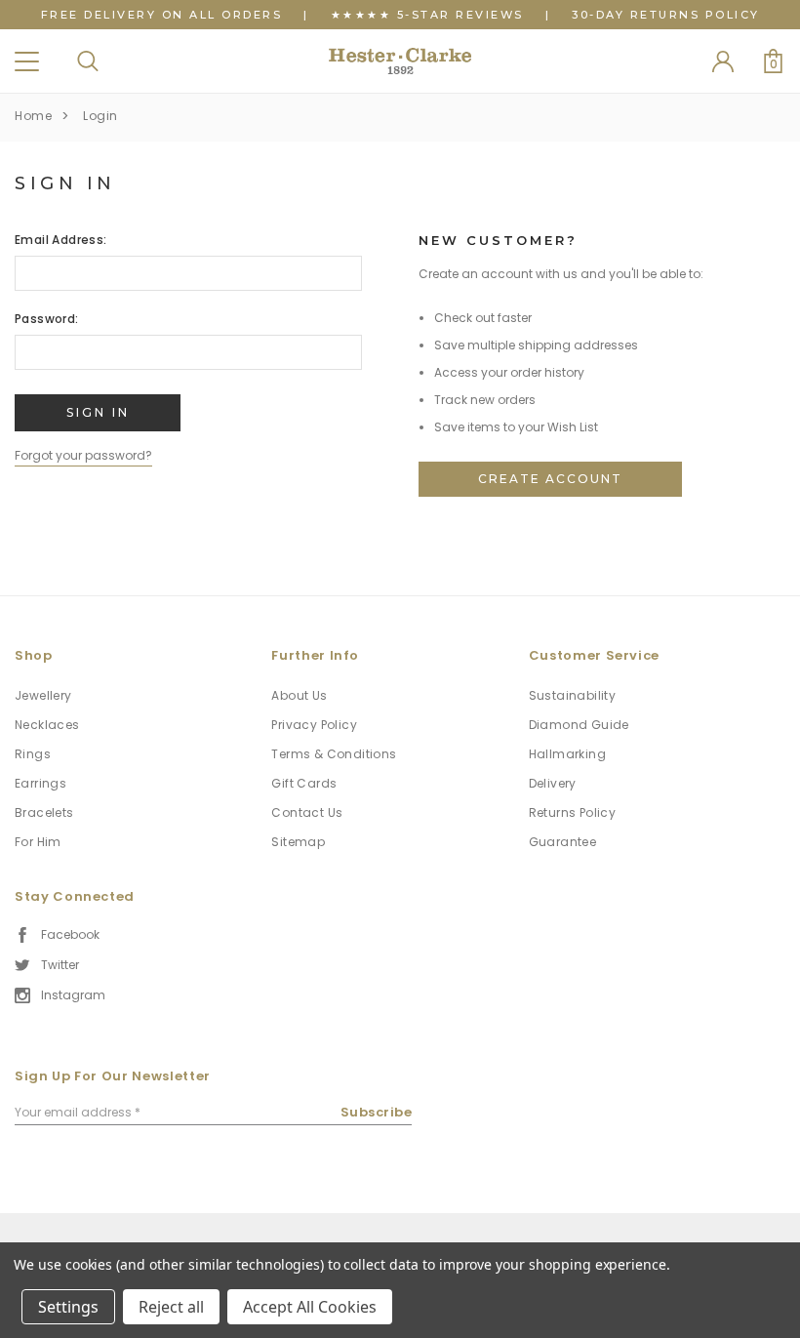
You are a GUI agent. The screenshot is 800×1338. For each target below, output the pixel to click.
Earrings (40, 783)
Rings (33, 754)
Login (100, 115)
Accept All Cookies (310, 1307)
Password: (47, 318)
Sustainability (573, 695)
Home (33, 115)
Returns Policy (573, 812)
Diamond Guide (579, 724)
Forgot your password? (83, 455)
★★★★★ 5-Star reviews (427, 14)
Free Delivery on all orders (162, 14)
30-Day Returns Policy (666, 14)
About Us (299, 695)
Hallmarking (567, 754)
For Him (38, 841)
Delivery (553, 783)
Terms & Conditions (333, 754)
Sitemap (298, 841)
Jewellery (43, 695)
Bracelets (44, 812)
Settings (68, 1307)
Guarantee (563, 841)
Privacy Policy (314, 724)
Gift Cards (304, 783)
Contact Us (306, 812)
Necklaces (47, 724)
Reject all (171, 1307)
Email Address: (61, 239)
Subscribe (376, 1112)
